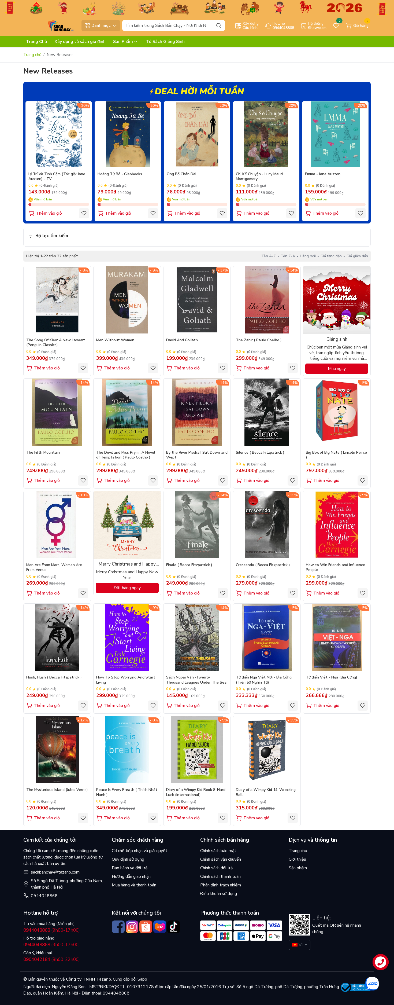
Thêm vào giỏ (49, 213)
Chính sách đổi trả (216, 868)
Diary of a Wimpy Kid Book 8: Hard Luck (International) (195, 792)
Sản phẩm (298, 868)
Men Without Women (115, 340)
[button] (360, 162)
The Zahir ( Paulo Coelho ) (259, 340)
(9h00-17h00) (51, 930)
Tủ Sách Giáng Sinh (165, 42)
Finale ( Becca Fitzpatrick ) (189, 565)
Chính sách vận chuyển (220, 859)
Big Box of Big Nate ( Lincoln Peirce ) (336, 455)
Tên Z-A (288, 256)
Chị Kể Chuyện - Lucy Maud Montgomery (259, 176)
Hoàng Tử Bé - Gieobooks (120, 174)
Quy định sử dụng (128, 859)
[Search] (218, 25)
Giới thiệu (297, 859)
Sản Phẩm (123, 42)
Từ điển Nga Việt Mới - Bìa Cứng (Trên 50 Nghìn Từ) (264, 680)
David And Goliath (182, 340)
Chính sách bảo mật (218, 851)
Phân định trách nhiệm (220, 885)
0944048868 (44, 896)
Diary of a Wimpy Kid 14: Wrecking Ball (266, 792)
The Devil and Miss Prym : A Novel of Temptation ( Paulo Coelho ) (125, 455)
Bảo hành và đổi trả (129, 868)
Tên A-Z (268, 256)
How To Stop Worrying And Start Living (125, 680)
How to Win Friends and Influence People (335, 567)
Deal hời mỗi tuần (199, 91)
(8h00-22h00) (51, 959)
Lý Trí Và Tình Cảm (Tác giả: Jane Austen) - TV (56, 176)
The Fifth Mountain (43, 452)
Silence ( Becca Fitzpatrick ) (260, 452)
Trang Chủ (36, 42)
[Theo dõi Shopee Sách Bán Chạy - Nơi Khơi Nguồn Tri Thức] (145, 926)
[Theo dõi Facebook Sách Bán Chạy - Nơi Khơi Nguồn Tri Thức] (118, 926)
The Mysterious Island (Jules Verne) (57, 789)
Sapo (141, 979)
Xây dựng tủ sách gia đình (80, 42)
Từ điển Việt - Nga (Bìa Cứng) (331, 677)
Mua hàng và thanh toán (134, 885)
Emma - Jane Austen (322, 174)
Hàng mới (308, 256)
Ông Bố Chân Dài (181, 174)
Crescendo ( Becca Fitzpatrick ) (263, 565)
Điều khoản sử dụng (218, 894)
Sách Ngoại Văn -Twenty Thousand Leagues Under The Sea (196, 680)
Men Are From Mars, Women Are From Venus (54, 567)
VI (301, 945)
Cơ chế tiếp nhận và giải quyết (139, 851)
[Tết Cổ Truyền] (197, 7)
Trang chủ (32, 54)
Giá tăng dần (331, 256)
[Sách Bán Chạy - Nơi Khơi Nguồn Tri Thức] (51, 25)
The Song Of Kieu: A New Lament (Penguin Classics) (55, 342)
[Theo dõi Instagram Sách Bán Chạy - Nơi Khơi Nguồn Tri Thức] (132, 926)
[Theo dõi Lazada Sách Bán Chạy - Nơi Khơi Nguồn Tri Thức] (159, 926)
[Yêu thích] (84, 213)
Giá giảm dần (357, 256)
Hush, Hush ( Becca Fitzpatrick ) (54, 677)
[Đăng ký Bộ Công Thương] (356, 987)
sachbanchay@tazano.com (55, 872)
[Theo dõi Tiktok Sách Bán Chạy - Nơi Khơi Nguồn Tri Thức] (173, 926)
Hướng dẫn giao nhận (131, 876)
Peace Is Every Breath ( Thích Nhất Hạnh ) (126, 792)
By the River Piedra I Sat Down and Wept (197, 455)
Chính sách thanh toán (220, 876)
